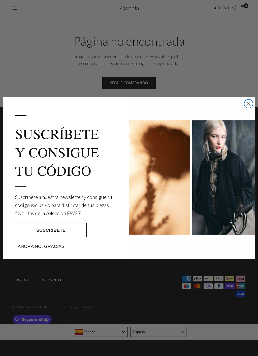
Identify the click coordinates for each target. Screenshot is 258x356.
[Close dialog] (248, 103)
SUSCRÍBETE (51, 230)
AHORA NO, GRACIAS (41, 246)
